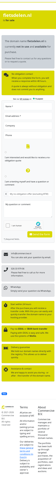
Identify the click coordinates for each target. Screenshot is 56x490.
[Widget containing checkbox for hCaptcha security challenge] (23, 225)
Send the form (41, 234)
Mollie (33, 336)
